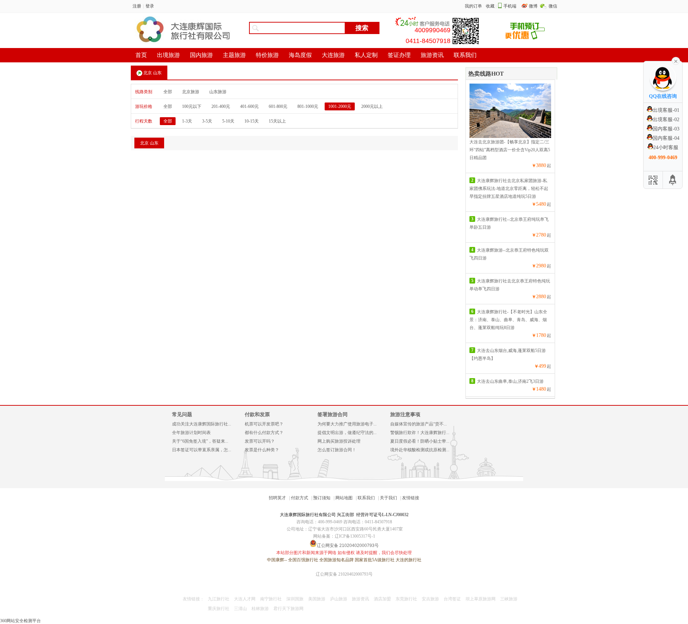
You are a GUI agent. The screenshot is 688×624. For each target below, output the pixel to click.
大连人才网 (244, 598)
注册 (137, 6)
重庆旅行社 (218, 608)
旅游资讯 (360, 598)
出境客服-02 (666, 119)
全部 (167, 91)
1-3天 (187, 121)
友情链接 (410, 497)
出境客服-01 (666, 110)
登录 (149, 6)
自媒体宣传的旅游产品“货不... (418, 424)
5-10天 (228, 121)
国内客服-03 (666, 129)
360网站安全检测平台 (20, 620)
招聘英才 (277, 497)
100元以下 (191, 106)
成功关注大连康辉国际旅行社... (201, 424)
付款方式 (299, 497)
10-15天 (251, 121)
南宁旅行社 (271, 598)
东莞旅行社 (406, 598)
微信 (553, 6)
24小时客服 (665, 147)
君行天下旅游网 (288, 608)
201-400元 (220, 106)
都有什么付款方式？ (264, 432)
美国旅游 (316, 598)
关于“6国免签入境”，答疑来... (200, 441)
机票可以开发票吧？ (264, 424)
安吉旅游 (430, 598)
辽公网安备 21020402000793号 (344, 574)
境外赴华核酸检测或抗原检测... (419, 449)
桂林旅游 (260, 608)
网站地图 (344, 497)
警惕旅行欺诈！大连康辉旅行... (419, 432)
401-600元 (249, 106)
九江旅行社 (218, 598)
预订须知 (321, 497)
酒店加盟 (382, 598)
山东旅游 (217, 91)
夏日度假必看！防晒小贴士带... (419, 441)
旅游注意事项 (405, 414)
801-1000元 (307, 106)
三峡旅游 (508, 598)
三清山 (240, 608)
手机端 (509, 6)
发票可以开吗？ (260, 441)
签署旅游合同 (332, 414)
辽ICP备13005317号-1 (355, 536)
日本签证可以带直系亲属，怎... (201, 449)
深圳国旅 (295, 598)
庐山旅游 (338, 598)
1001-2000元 (339, 106)
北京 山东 (152, 72)
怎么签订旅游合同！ (336, 449)
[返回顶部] (672, 180)
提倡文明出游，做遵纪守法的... (347, 432)
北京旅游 (190, 91)
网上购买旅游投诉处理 (338, 441)
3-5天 (207, 121)
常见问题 (182, 414)
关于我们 (388, 497)
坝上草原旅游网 (480, 598)
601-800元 (278, 106)
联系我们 (366, 497)
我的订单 (473, 6)
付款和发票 (257, 414)
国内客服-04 (666, 138)
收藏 (490, 6)
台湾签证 (452, 598)
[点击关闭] (676, 60)
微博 (534, 6)
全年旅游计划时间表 (191, 432)
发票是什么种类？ (262, 449)
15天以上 (277, 121)
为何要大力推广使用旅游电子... (347, 424)
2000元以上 (372, 106)
